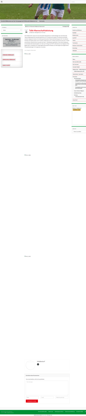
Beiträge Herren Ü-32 (39, 32)
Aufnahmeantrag (77, 92)
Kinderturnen (75, 35)
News (44, 32)
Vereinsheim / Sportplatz (78, 74)
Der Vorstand (75, 64)
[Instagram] (1, 1)
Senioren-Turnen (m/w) (77, 45)
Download (75, 76)
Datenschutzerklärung (70, 411)
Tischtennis (75, 43)
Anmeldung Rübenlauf (9, 60)
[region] (12, 42)
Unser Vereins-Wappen (79, 90)
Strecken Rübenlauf (8, 55)
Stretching (75, 48)
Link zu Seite (6, 65)
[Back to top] (83, 413)
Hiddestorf (32, 32)
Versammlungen (77, 78)
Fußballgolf (65, 26)
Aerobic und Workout (77, 30)
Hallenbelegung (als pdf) (79, 71)
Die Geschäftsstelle (77, 61)
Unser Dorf (75, 100)
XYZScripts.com (49, 415)
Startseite (41, 21)
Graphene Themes (10, 412)
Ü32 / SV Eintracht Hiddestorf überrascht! (36, 26)
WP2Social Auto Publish (38, 415)
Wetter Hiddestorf (77, 108)
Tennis (74, 40)
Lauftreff (74, 37)
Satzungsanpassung (79, 96)
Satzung (76, 95)
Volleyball (75, 50)
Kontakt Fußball (76, 67)
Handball (74, 32)
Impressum (50, 411)
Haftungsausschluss (59, 411)
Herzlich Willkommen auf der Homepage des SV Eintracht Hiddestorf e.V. (19, 21)
